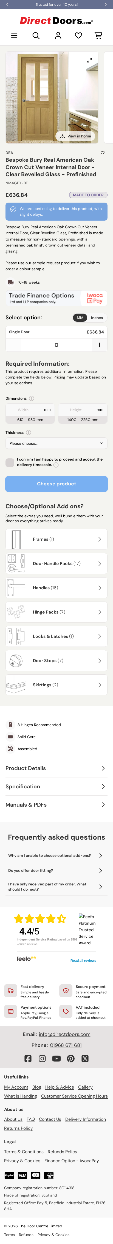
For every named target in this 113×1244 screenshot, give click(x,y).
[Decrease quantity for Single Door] (13, 344)
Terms (9, 1234)
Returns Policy (18, 1128)
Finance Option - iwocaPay (71, 1161)
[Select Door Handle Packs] (99, 563)
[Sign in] (58, 35)
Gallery (85, 1087)
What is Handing (20, 1096)
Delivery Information (85, 1119)
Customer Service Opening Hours (74, 1096)
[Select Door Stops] (99, 660)
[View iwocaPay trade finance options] (56, 298)
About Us (13, 1119)
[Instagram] (42, 1058)
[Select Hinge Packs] (99, 612)
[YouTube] (56, 1058)
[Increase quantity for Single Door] (99, 344)
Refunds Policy (62, 1152)
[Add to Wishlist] (103, 152)
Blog (36, 1087)
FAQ (31, 1119)
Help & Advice (59, 1087)
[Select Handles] (99, 587)
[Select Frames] (99, 539)
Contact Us (50, 1119)
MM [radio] (80, 317)
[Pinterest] (71, 1058)
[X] (85, 1058)
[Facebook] (28, 1058)
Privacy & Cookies (22, 1161)
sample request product (53, 262)
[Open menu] (14, 35)
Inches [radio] (97, 317)
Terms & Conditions (24, 1152)
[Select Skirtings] (99, 685)
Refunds (26, 1234)
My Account (16, 1087)
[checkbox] (9, 462)
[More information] (31, 398)
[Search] (36, 35)
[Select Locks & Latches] (99, 636)
